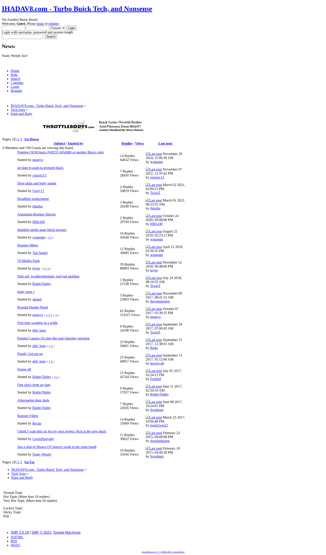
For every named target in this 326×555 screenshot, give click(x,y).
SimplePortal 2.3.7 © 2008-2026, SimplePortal (163, 552)
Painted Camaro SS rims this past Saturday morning (53, 338)
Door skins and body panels (36, 183)
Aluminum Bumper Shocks (36, 214)
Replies (127, 143)
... (54, 315)
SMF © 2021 (41, 532)
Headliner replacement (33, 199)
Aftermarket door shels (33, 400)
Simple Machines (67, 532)
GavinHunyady (43, 439)
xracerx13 (39, 175)
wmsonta (156, 162)
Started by (75, 143)
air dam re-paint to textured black (40, 168)
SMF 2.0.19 (20, 532)
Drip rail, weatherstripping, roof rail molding (48, 276)
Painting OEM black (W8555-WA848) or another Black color (60, 152)
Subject (59, 143)
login (40, 23)
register (54, 23)
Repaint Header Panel (32, 307)
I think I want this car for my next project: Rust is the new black (61, 431)
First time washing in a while (37, 323)
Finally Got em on (30, 354)
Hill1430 (38, 222)
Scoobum (156, 410)
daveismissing (160, 301)
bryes (36, 268)
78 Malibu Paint (28, 261)
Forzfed (155, 379)
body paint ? (26, 292)
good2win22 (159, 425)
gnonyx (37, 160)
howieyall (157, 363)
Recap (36, 423)
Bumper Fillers (27, 416)
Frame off (24, 369)
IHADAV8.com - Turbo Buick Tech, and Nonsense (77, 9)
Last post (165, 143)
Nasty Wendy (41, 454)
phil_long (39, 330)
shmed (36, 299)
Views (139, 143)
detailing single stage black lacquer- (42, 230)
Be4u (154, 348)
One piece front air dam (33, 385)
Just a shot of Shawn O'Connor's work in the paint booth (56, 447)
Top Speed (39, 253)
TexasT (155, 193)
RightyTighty (41, 284)
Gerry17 (38, 191)
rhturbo (37, 206)
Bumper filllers (27, 245)
